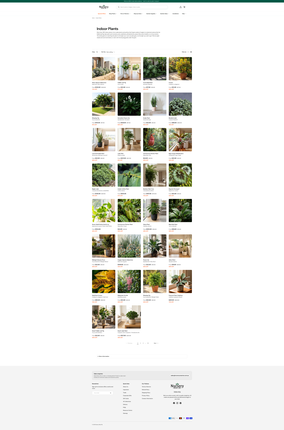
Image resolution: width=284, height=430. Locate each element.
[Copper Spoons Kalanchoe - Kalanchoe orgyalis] (129, 246)
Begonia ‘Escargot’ (174, 189)
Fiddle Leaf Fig (122, 83)
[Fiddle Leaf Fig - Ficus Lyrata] (129, 68)
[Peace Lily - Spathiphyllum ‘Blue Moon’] (154, 246)
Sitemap (125, 413)
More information (104, 356)
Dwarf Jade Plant (128, 331)
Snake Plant (147, 118)
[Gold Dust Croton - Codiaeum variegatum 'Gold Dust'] (103, 281)
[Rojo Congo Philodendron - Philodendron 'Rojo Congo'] (180, 139)
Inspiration (126, 389)
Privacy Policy (145, 395)
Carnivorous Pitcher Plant (150, 154)
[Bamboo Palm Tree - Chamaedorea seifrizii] (154, 175)
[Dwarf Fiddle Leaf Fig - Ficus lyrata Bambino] (103, 317)
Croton (174, 83)
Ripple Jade (100, 189)
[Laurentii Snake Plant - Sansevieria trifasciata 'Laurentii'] (103, 139)
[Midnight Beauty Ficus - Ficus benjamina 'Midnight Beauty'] (103, 246)
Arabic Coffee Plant (123, 189)
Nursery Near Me (99, 424)
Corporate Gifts (127, 395)
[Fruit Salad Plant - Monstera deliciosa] (154, 68)
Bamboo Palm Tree (148, 189)
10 (148, 343)
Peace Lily (149, 260)
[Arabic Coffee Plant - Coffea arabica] (129, 175)
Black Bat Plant (173, 225)
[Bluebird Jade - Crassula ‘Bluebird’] (180, 104)
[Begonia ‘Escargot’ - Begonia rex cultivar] (180, 175)
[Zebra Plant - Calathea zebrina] (154, 210)
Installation (176, 13)
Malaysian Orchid (123, 296)
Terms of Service (146, 386)
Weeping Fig (96, 118)
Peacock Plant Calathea (176, 296)
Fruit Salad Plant (148, 83)
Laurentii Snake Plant (99, 154)
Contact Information (147, 398)
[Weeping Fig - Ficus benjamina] (103, 104)
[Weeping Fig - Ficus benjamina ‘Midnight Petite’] (154, 281)
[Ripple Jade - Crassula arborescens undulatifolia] (103, 175)
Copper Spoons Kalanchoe (125, 260)
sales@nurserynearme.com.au (180, 375)
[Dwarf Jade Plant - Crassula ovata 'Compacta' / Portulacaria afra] (129, 317)
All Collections (127, 401)
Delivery (125, 404)
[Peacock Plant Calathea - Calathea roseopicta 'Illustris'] (180, 281)
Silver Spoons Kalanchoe (99, 83)
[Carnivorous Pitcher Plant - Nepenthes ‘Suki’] (154, 139)
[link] (129, 343)
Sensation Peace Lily (124, 118)
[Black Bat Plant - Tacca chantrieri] (180, 210)
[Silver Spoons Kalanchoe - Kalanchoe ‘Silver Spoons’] (103, 68)
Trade (124, 392)
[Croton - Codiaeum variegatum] (180, 68)
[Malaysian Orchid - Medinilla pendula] (129, 281)
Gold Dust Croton (100, 296)
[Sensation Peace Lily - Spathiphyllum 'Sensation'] (129, 104)
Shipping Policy (146, 392)
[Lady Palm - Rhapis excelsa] (129, 139)
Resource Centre (127, 410)
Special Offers (102, 13)
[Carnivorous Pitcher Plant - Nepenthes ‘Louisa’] (129, 210)
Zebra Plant (147, 225)
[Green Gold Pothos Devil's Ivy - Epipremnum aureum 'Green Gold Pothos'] (103, 210)
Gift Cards (126, 398)
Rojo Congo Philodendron (176, 154)
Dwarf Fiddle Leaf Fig (98, 331)
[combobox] (142, 7)
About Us (125, 386)
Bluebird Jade (173, 118)
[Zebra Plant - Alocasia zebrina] (180, 246)
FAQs (124, 407)
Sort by (103, 52)
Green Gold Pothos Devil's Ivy (102, 225)
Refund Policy (145, 389)
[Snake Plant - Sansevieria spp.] (154, 104)
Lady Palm (121, 154)
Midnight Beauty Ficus (100, 260)
